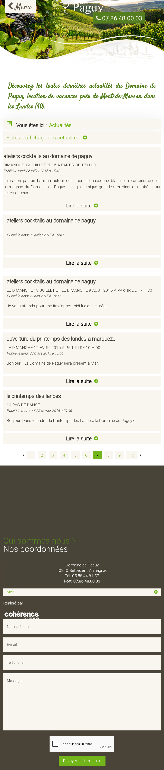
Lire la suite (79, 205)
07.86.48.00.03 (121, 18)
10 (132, 455)
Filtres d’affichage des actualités (43, 137)
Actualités (60, 125)
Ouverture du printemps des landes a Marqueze (61, 339)
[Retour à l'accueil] (82, 7)
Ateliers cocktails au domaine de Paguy (47, 156)
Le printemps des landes (34, 396)
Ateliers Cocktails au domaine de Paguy (51, 281)
